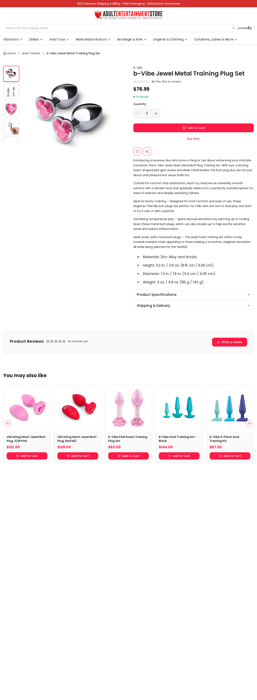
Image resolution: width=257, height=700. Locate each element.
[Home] (128, 15)
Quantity (139, 104)
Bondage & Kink (130, 39)
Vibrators (11, 39)
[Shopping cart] (250, 28)
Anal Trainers (31, 53)
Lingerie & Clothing (168, 39)
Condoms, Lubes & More (214, 39)
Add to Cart (196, 128)
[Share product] (147, 151)
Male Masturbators (91, 39)
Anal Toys (57, 39)
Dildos (34, 39)
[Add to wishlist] (137, 151)
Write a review (232, 342)
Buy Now (193, 139)
